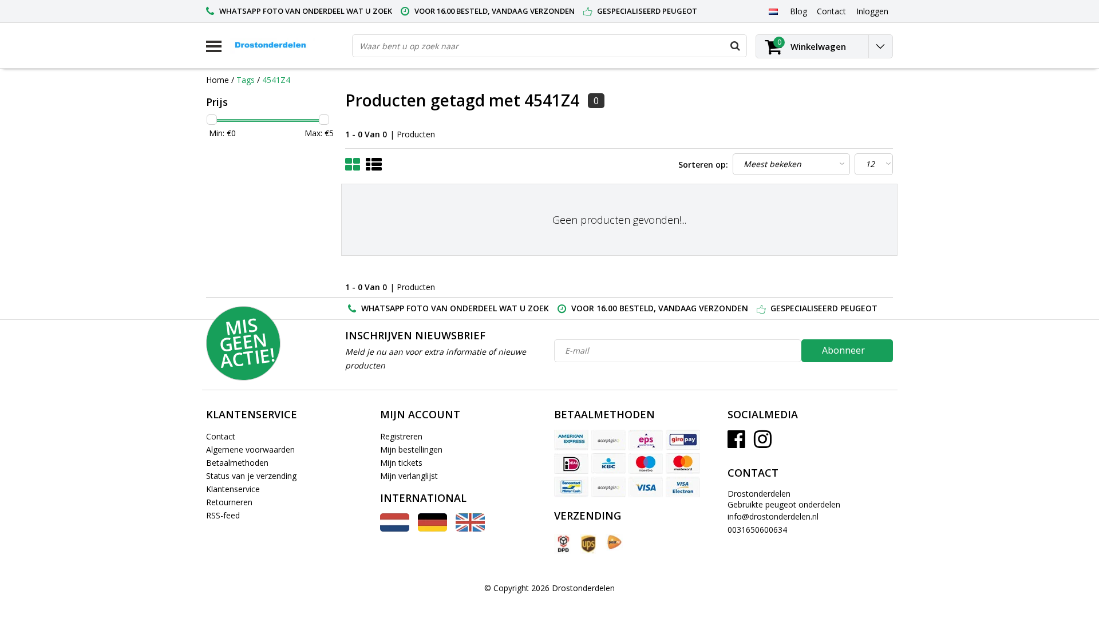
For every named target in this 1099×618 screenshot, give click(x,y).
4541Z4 (276, 79)
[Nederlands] (773, 11)
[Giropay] (683, 440)
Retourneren (229, 502)
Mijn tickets (401, 462)
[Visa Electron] (683, 487)
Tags (245, 79)
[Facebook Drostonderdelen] (736, 443)
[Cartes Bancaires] (608, 440)
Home (217, 79)
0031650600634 (757, 529)
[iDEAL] (571, 463)
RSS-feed (223, 515)
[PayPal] (608, 487)
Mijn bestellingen (411, 449)
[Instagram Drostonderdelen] (763, 443)
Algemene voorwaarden (250, 449)
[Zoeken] (735, 45)
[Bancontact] (571, 487)
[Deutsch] (432, 528)
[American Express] (571, 440)
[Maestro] (645, 463)
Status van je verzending (251, 475)
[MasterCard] (683, 463)
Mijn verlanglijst (409, 475)
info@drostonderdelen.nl (773, 516)
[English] (470, 528)
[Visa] (645, 487)
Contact (220, 436)
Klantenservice (233, 489)
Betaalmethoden (237, 462)
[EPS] (645, 440)
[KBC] (608, 463)
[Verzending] (562, 544)
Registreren (401, 436)
